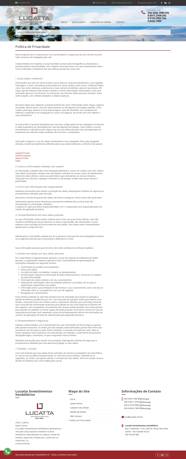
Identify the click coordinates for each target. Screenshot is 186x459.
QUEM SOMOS (78, 22)
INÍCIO (64, 22)
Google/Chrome (22, 153)
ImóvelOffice (41, 454)
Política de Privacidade (80, 420)
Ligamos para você (147, 2)
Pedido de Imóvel (78, 412)
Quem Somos (76, 403)
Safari (18, 160)
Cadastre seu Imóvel (79, 407)
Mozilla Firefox (22, 158)
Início (72, 399)
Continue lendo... (23, 443)
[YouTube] (165, 3)
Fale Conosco (76, 416)
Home (20, 32)
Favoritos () (100, 2)
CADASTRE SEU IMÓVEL (100, 22)
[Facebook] (161, 3)
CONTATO (120, 22)
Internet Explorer (23, 155)
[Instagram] (169, 3)
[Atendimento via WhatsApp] (7, 451)
